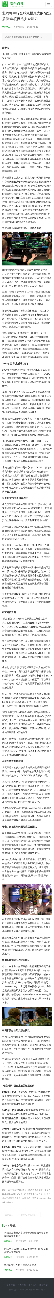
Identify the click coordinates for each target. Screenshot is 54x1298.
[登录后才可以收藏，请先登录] (50, 26)
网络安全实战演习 (29, 1214)
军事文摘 (20, 1269)
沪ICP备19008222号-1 (35, 1289)
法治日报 (20, 1256)
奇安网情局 (19, 26)
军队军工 (6, 26)
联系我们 (22, 1285)
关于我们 (11, 1285)
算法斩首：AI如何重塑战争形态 (20, 1265)
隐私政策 (43, 1285)
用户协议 (33, 1285)
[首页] (12, 3)
